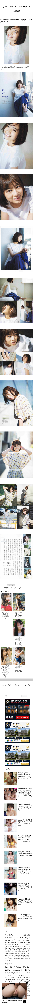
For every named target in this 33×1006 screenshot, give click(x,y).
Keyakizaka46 (18, 938)
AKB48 (26, 935)
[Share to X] (11, 585)
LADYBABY (22, 948)
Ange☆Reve (22, 957)
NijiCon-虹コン (18, 944)
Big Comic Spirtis (18, 980)
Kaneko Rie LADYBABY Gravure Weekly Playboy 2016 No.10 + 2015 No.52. (25, 853)
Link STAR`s (14, 948)
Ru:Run (6, 960)
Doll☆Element (16, 955)
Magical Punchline (15, 946)
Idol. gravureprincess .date (16, 8)
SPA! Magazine (19, 975)
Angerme (27, 942)
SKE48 (7, 940)
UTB (23, 978)
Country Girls (8, 950)
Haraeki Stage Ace (25, 958)
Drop (19, 953)
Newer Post (7, 685)
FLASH (8, 967)
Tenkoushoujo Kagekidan (11, 953)
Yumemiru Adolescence (10, 952)
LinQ (10, 955)
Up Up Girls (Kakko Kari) (21, 950)
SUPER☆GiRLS (23, 940)
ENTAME (8, 975)
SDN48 (10, 960)
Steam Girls (23, 953)
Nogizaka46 (18, 588)
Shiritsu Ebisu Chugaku (23, 952)
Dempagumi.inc (21, 942)
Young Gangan (15, 978)
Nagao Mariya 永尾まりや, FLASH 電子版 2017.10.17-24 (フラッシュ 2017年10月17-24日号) (25, 887)
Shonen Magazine (17, 982)
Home (17, 685)
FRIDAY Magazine (18, 973)
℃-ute (28, 948)
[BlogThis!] (9, 585)
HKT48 (27, 938)
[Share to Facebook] (12, 585)
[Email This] (8, 585)
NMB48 (8, 937)
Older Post (26, 685)
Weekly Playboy (22, 967)
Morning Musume (10, 943)
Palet (13, 957)
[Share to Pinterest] (14, 585)
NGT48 (13, 940)
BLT (5, 588)
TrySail (23, 955)
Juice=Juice (8, 944)
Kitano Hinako (10, 588)
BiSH (26, 957)
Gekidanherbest (16, 958)
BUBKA (27, 982)
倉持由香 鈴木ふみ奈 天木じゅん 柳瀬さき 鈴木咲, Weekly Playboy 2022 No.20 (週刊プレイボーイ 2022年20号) (25, 792)
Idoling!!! (24, 946)
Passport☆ (16, 957)
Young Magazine (13, 970)
